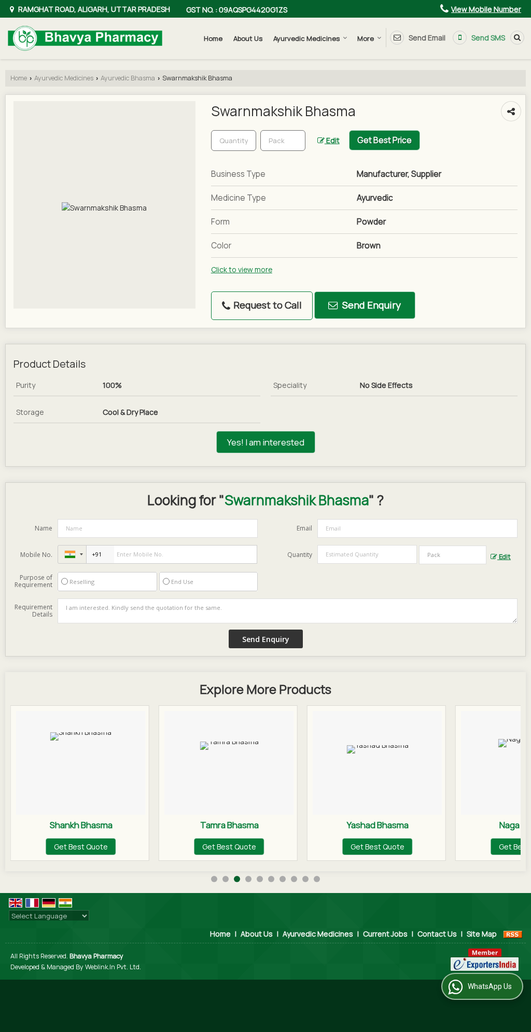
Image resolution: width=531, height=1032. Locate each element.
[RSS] (513, 934)
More (365, 38)
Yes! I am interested (265, 442)
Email (304, 528)
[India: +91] (72, 554)
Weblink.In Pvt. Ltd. (113, 967)
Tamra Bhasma (229, 825)
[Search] (515, 37)
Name (43, 528)
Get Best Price (384, 140)
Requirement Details (33, 611)
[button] (486, 9)
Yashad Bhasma (378, 825)
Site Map (482, 934)
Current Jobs (385, 934)
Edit (332, 140)
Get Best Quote (81, 847)
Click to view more (241, 269)
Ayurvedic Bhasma (128, 78)
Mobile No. (36, 554)
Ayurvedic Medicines (306, 38)
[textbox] (282, 140)
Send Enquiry (370, 305)
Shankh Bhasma (81, 825)
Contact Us (437, 934)
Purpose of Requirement (33, 581)
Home (213, 38)
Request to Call (266, 305)
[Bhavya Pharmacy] (85, 38)
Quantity (299, 554)
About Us (247, 38)
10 (317, 879)
